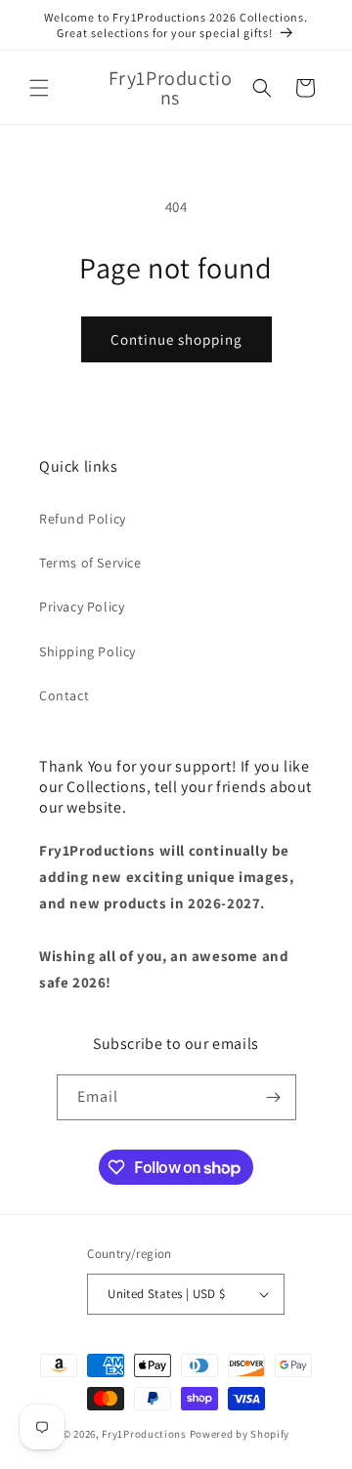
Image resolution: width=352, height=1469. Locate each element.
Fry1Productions (144, 1434)
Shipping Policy (87, 651)
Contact (64, 695)
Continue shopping (176, 339)
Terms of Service (90, 562)
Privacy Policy (81, 606)
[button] (39, 87)
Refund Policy (82, 518)
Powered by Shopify (240, 1434)
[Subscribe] (273, 1097)
